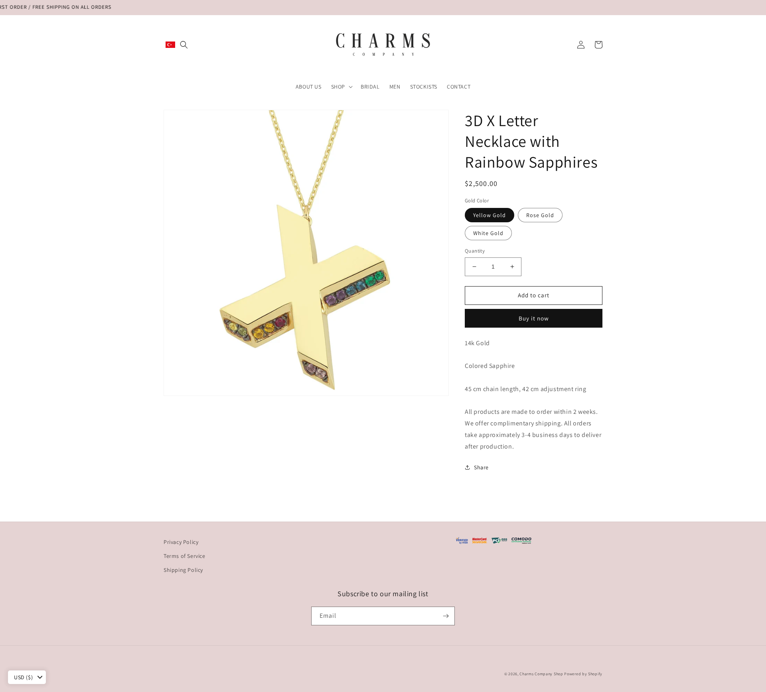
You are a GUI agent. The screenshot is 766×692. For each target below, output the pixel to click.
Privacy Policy (181, 542)
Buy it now (534, 318)
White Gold (488, 233)
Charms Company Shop (541, 673)
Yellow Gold (489, 215)
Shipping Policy (183, 569)
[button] (184, 44)
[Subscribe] (445, 616)
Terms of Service (184, 556)
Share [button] (481, 467)
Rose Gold (540, 215)
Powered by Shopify (583, 673)
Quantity (475, 250)
